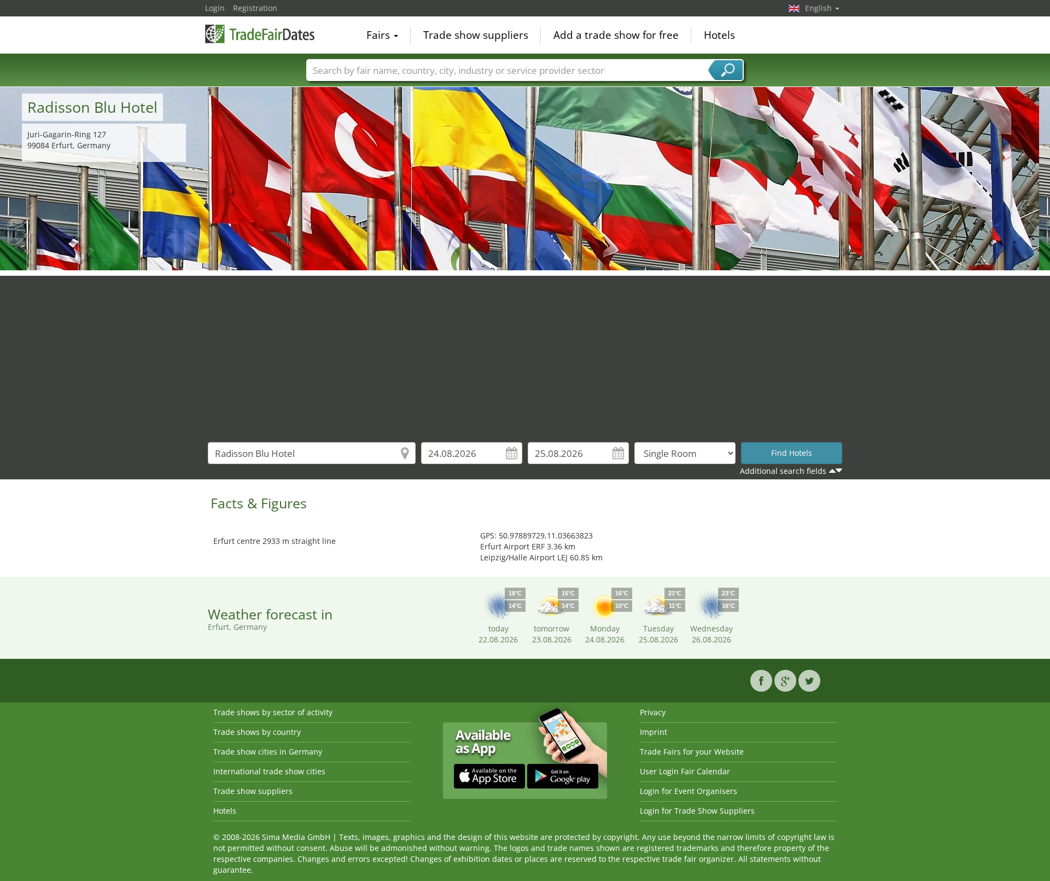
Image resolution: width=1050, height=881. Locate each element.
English (819, 8)
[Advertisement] (525, 352)
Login (215, 8)
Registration (255, 8)
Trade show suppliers (475, 35)
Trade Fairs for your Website (692, 751)
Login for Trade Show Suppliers (697, 810)
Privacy (653, 712)
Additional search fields (783, 471)
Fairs (379, 35)
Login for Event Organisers (688, 791)
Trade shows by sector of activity (272, 712)
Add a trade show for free (616, 35)
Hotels (719, 35)
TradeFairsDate (259, 34)
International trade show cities (269, 771)
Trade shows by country (257, 732)
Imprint (653, 732)
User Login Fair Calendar (685, 771)
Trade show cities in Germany (267, 751)
